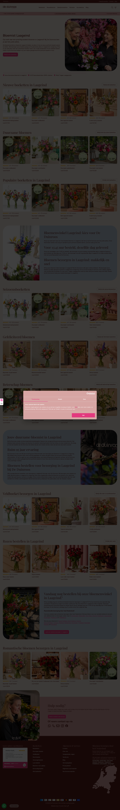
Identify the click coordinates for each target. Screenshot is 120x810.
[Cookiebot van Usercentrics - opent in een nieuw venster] (88, 394)
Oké (83, 415)
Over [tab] (84, 399)
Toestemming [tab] (35, 399)
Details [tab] (60, 399)
